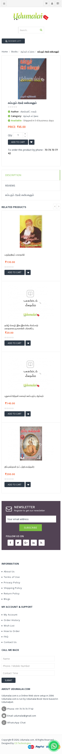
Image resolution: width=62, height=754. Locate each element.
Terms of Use (12, 577)
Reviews (10, 185)
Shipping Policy (13, 588)
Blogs (7, 599)
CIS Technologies (22, 743)
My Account (10, 614)
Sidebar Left (14, 41)
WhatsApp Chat (16, 722)
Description (13, 175)
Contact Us (10, 642)
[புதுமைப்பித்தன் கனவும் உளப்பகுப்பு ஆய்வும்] (31, 372)
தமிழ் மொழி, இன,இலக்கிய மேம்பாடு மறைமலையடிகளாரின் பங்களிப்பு (21, 327)
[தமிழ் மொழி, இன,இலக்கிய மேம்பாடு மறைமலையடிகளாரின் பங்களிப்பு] (31, 301)
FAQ (6, 636)
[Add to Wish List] (28, 272)
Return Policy (12, 593)
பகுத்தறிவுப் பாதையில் (14, 254)
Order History (12, 620)
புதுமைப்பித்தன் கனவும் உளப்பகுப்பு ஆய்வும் (24, 396)
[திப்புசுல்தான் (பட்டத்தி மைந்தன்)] (31, 443)
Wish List (9, 625)
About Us (9, 571)
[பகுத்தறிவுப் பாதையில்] (31, 231)
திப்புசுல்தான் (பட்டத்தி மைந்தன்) (19, 466)
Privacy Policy (12, 582)
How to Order (12, 631)
